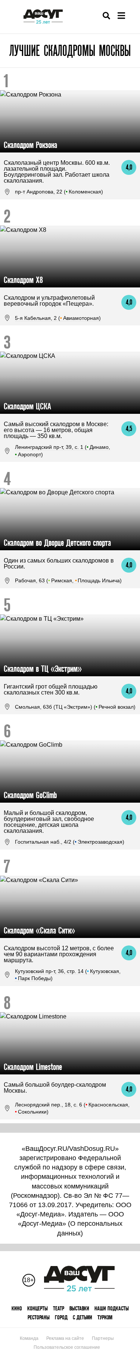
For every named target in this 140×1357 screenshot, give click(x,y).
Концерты (37, 1308)
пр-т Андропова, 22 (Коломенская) (59, 192)
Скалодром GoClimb (30, 795)
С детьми (82, 1317)
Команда (29, 1338)
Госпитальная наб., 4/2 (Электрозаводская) (69, 842)
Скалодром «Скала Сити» (39, 930)
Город (61, 1317)
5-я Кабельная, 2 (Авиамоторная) (58, 318)
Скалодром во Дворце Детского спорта (57, 542)
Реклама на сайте (65, 1338)
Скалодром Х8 (23, 279)
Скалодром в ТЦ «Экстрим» (43, 668)
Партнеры (103, 1338)
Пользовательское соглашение (67, 1347)
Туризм (104, 1317)
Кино (17, 1308)
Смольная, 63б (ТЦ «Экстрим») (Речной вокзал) (75, 707)
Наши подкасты (111, 1308)
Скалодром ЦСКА (27, 406)
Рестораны (39, 1317)
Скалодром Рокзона (30, 144)
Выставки (79, 1308)
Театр (58, 1308)
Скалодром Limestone (33, 1066)
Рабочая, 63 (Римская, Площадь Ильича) (68, 580)
